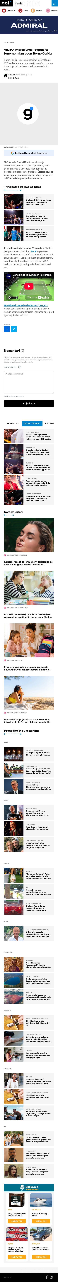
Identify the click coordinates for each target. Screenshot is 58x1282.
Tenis (18, 3)
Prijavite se (29, 403)
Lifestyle (54, 10)
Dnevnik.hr (11, 10)
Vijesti (25, 10)
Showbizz (39, 10)
